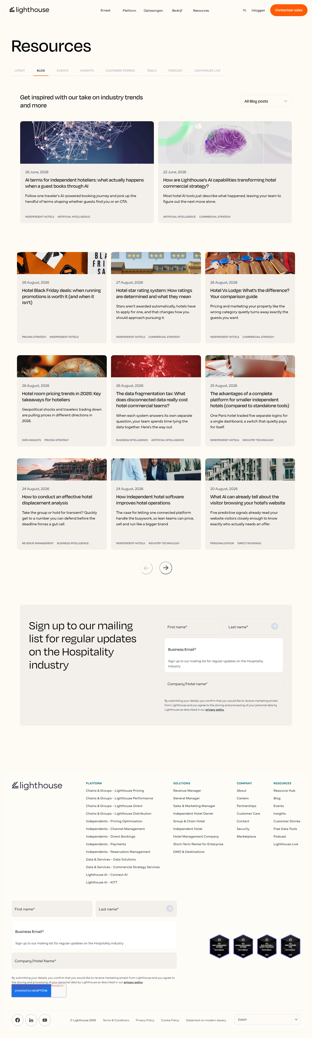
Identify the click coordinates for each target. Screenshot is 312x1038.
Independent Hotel (187, 828)
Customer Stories (287, 821)
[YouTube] (45, 1020)
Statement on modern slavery (206, 1020)
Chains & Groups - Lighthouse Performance (119, 798)
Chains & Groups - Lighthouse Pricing (115, 790)
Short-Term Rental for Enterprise (198, 844)
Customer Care (248, 813)
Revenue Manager (187, 790)
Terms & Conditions (116, 1020)
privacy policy (214, 709)
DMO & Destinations (189, 851)
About (241, 790)
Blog (277, 798)
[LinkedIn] (31, 1020)
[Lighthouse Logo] (29, 10)
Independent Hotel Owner (193, 813)
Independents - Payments (106, 844)
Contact (243, 821)
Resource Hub (284, 790)
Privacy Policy (145, 1020)
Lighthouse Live (286, 844)
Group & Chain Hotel (189, 821)
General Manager (186, 798)
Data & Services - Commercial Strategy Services (123, 867)
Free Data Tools (285, 828)
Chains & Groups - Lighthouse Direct (114, 805)
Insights (280, 813)
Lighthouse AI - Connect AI (107, 874)
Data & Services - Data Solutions (111, 859)
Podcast (280, 836)
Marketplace (246, 836)
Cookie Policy (170, 1020)
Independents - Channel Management (115, 828)
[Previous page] (146, 568)
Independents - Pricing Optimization (114, 821)
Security (243, 828)
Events (279, 805)
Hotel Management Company (196, 836)
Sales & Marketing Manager (194, 805)
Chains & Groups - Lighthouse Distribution (118, 813)
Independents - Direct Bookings (110, 836)
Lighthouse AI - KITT (101, 882)
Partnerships (246, 805)
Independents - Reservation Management (118, 851)
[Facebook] (18, 1020)
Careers (243, 798)
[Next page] (165, 568)
